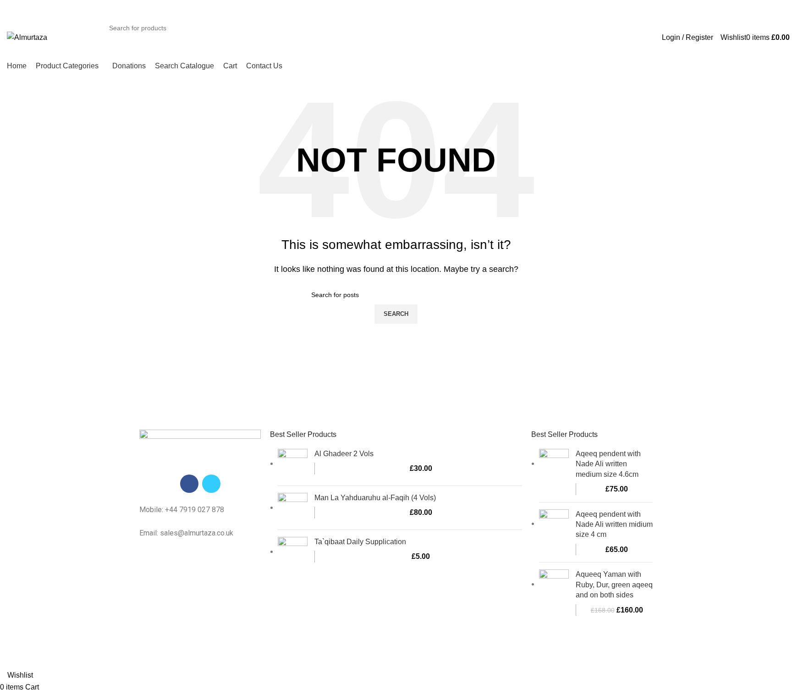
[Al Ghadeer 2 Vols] (293, 464)
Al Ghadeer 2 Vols (344, 454)
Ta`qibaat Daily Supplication (360, 542)
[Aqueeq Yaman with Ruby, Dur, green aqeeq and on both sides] (554, 592)
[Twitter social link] (211, 484)
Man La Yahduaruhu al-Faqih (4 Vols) (375, 498)
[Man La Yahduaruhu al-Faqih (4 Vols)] (293, 508)
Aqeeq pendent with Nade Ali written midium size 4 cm (614, 524)
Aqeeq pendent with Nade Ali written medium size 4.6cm (608, 464)
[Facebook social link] (189, 484)
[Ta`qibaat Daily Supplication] (293, 552)
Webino (499, 652)
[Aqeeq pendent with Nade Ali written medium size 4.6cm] (554, 472)
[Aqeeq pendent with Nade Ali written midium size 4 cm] (554, 532)
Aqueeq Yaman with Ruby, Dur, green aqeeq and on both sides (614, 584)
